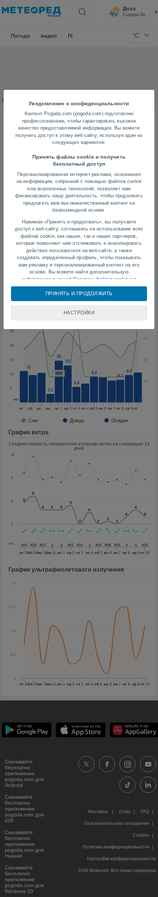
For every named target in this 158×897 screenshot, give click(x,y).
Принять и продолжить (79, 293)
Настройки (79, 312)
